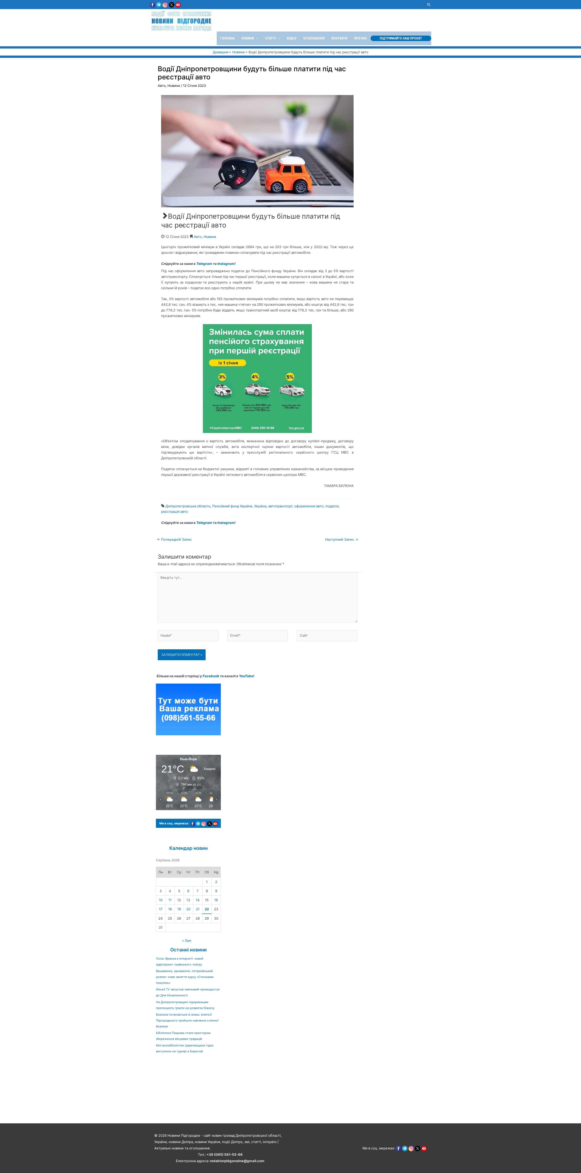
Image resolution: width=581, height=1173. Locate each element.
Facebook (211, 676)
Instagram (225, 263)
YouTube (246, 676)
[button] (429, 4)
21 (197, 909)
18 (170, 909)
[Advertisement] (136, 1090)
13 (188, 900)
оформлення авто (309, 506)
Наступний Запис (341, 539)
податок (332, 506)
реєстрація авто (174, 511)
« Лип (186, 940)
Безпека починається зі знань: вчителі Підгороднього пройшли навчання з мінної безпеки (187, 1020)
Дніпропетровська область (187, 506)
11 (170, 900)
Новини (173, 85)
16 (216, 900)
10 (160, 900)
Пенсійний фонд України (232, 506)
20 (188, 909)
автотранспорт (280, 506)
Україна (260, 506)
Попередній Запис (174, 539)
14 (197, 900)
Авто (162, 85)
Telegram (204, 263)
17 (160, 909)
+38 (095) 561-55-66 (225, 1154)
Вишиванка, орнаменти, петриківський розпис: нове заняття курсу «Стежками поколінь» (185, 977)
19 (179, 909)
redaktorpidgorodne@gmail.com (237, 1161)
